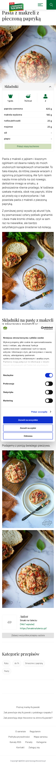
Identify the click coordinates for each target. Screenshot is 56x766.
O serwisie (20, 731)
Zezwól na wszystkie (28, 420)
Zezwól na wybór (28, 428)
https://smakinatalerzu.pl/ (33, 628)
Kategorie (41, 742)
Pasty (6, 671)
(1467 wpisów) (27, 624)
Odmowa (28, 436)
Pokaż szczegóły (39, 412)
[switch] (49, 384)
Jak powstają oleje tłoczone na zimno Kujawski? (28, 718)
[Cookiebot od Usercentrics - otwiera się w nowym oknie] (41, 328)
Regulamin (35, 731)
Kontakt (20, 747)
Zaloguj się (34, 747)
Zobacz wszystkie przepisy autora (28, 635)
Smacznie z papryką (34, 663)
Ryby (6, 663)
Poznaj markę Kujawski (28, 707)
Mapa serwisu (41, 737)
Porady (28, 742)
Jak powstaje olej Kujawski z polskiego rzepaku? (28, 712)
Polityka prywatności (19, 737)
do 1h (17, 663)
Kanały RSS (15, 742)
